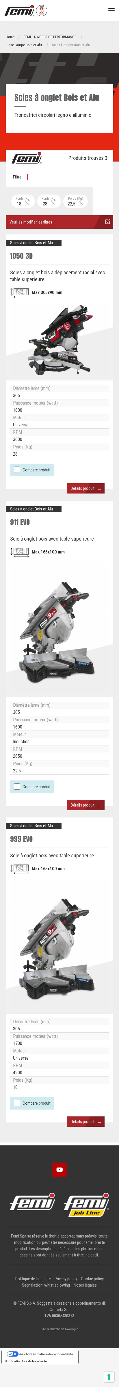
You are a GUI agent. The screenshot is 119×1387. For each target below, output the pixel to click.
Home (10, 37)
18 (23, 202)
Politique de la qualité (33, 1278)
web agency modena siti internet (59, 1329)
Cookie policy (92, 1278)
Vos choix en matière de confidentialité (45, 1354)
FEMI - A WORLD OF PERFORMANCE (50, 37)
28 (49, 202)
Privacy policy (66, 1278)
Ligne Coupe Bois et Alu (24, 45)
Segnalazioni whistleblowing (46, 1285)
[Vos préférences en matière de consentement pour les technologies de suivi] (108, 1377)
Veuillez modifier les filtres (31, 222)
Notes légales (85, 1285)
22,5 (75, 202)
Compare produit (37, 470)
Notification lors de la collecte (26, 1361)
